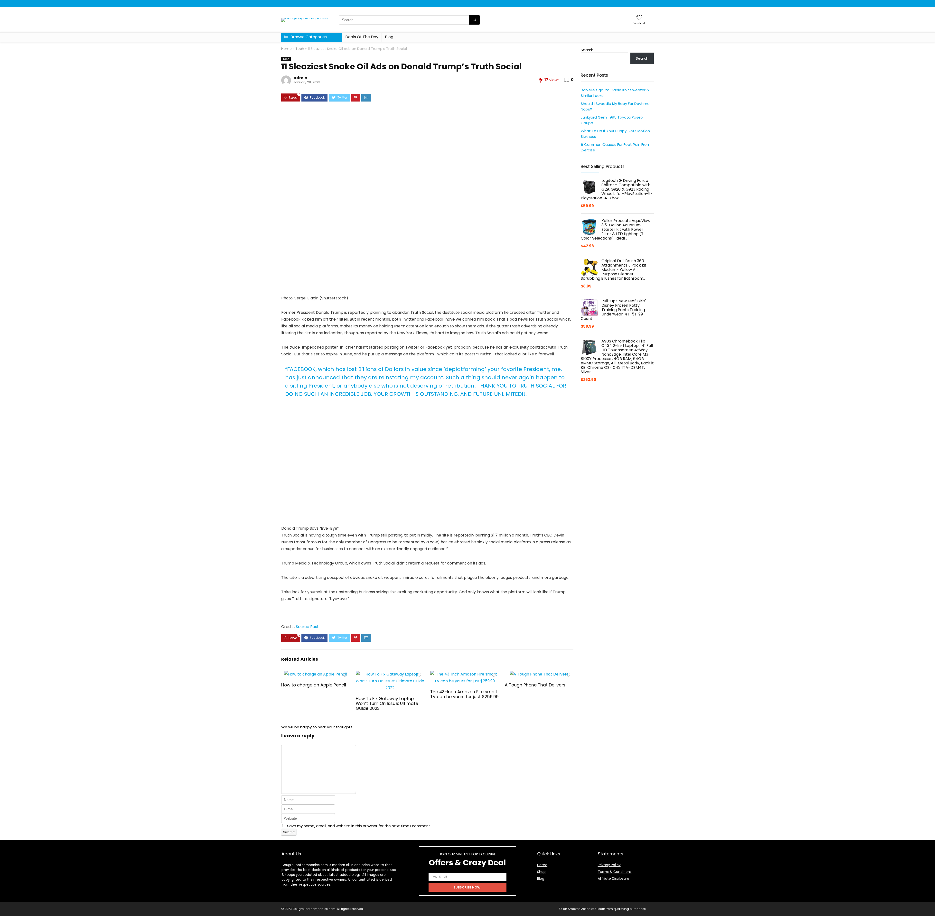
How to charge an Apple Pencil (313, 685)
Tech (299, 48)
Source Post (307, 626)
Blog (389, 37)
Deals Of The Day (361, 37)
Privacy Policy (609, 864)
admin (300, 78)
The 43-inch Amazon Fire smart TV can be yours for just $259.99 (464, 694)
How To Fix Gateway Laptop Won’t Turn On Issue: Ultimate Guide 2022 (387, 703)
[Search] (474, 20)
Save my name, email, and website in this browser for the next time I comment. (359, 825)
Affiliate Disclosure (613, 878)
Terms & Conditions (615, 871)
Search (587, 49)
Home (286, 48)
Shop (541, 871)
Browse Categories (308, 37)
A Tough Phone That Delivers (535, 685)
